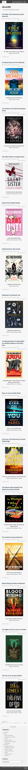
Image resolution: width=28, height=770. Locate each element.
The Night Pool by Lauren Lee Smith (14, 629)
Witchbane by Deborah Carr (11, 295)
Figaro (9, 18)
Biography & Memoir (9, 746)
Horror (6, 738)
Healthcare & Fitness (9, 751)
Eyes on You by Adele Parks (11, 393)
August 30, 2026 (15, 18)
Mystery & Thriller (8, 740)
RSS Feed (13, 726)
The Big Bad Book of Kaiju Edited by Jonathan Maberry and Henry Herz (13, 343)
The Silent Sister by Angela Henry (13, 157)
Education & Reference (10, 747)
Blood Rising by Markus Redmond (13, 583)
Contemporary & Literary (10, 737)
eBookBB (6, 6)
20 (17, 722)
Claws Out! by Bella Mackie (11, 203)
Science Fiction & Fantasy (10, 741)
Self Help (7, 755)
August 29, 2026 (15, 251)
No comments (22, 20)
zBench (20, 767)
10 (14, 722)
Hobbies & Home (8, 754)
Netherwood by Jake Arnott (11, 249)
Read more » (6, 56)
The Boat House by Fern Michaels (13, 62)
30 (19, 722)
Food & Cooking (8, 749)
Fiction (5, 733)
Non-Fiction (6, 744)
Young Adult (7, 743)
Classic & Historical (9, 735)
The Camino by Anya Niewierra (12, 537)
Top (26, 768)
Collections (6, 732)
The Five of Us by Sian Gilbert (12, 675)
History (6, 752)
